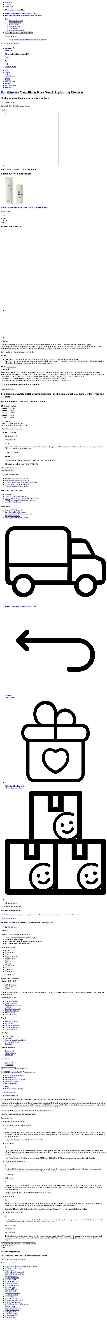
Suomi (13, 1291)
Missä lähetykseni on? (12, 1027)
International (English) (29, 1266)
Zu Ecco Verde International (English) (13, 1259)
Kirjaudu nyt (9, 50)
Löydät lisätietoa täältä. (8, 918)
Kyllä (27, 464)
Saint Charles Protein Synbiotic (15, 512)
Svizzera (15, 1298)
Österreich (17, 1268)
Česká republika (23, 1304)
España (14, 1276)
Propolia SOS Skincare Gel (14, 510)
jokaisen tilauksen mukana (23, 15)
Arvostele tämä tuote (8, 389)
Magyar (14, 1289)
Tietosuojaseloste (10, 1077)
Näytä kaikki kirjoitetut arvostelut (12, 429)
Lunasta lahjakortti (11, 1029)
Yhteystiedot (13, 28)
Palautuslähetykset (15, 23)
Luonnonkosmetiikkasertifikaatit (15, 1040)
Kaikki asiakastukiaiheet (17, 30)
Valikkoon (8, 2)
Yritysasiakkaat (10, 1012)
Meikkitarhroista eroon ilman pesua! (17, 480)
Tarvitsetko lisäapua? (12, 1011)
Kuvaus (5, 341)
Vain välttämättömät (15, 1114)
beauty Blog (9, 1036)
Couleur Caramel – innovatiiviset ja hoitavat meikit (21, 482)
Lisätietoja (6, 369)
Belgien (14, 1315)
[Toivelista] (6, 61)
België (13, 1312)
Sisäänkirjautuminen (11, 1021)
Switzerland (19, 1300)
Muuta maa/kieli (22, 1068)
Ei (33, 464)
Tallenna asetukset (7, 1243)
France (14, 1279)
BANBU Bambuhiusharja (13, 502)
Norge (13, 1317)
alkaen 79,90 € (21, 13)
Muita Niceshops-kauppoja (14, 1088)
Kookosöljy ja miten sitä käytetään (16, 478)
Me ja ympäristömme (12, 1042)
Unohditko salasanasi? (12, 1025)
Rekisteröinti (9, 1023)
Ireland (14, 1306)
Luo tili (7, 57)
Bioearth (8, 494)
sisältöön (8, 4)
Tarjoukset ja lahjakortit (12, 1009)
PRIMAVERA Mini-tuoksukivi (15, 496)
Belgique (16, 1310)
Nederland (17, 1308)
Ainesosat (8, 1038)
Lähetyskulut (13, 24)
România (16, 1281)
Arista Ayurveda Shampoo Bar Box (17, 518)
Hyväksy (4, 1114)
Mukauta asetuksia (29, 1114)
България (17, 1293)
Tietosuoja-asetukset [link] (11, 1083)
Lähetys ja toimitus (11, 1003)
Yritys (7, 1087)
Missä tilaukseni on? (16, 21)
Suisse (13, 1296)
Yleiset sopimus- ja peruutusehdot (16, 1079)
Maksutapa (8, 1007)
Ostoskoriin (9, 6)
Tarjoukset (8, 1044)
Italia (12, 1270)
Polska (13, 1287)
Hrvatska (16, 1285)
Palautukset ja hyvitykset (13, 1005)
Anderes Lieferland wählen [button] (10, 1263)
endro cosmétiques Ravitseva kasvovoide (18, 514)
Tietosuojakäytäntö (7, 1118)
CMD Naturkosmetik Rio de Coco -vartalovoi (20, 500)
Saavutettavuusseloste (12, 1081)
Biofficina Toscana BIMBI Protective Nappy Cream (22, 498)
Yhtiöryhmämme (10, 1053)
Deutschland (19, 1272)
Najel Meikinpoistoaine (12, 516)
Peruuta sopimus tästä (8, 1092)
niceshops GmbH (16, 1072)
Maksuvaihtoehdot (15, 26)
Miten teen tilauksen (11, 1001)
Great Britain (20, 1274)
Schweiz (15, 1295)
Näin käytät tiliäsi (11, 1014)
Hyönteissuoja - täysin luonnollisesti (17, 484)
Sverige (14, 1283)
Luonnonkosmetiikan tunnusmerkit (16, 486)
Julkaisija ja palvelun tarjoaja (14, 1075)
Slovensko (17, 1302)
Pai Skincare (10, 92)
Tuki (6, 19)
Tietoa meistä (9, 1051)
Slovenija (16, 1278)
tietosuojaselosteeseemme (23, 1110)
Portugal (15, 1313)
